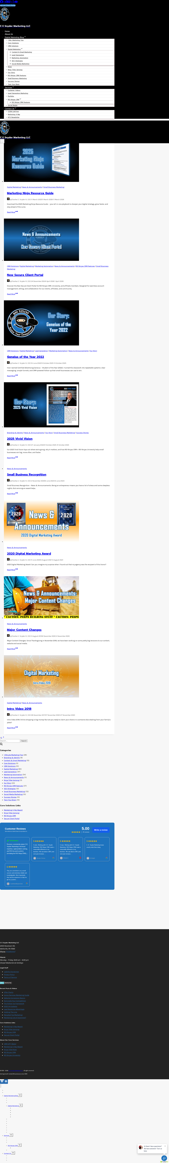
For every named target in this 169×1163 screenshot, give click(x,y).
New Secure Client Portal (25, 275)
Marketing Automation (44, 266)
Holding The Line (10, 1012)
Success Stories (14, 81)
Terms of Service (10, 977)
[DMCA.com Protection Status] (6, 983)
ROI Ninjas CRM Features (21, 102)
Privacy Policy (9, 974)
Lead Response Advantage (14, 1009)
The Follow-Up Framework (14, 1004)
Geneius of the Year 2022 (25, 357)
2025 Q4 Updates (10, 1006)
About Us (9, 34)
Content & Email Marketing (22, 52)
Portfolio (11, 96)
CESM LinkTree (13, 111)
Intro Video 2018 (19, 708)
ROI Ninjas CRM (10, 816)
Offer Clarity (8, 992)
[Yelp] (13, 2)
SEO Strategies (10, 789)
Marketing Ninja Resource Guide (30, 193)
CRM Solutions (13, 46)
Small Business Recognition (26, 474)
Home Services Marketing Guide (16, 995)
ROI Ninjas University (12, 1055)
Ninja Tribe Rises (10, 1050)
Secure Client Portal (8, 5)
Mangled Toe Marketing (13, 1015)
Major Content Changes (24, 630)
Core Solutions (10, 763)
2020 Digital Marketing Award (29, 553)
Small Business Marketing (17, 78)
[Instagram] (4, 2)
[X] (11, 2)
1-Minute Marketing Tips (13, 755)
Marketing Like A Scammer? (15, 1018)
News (10, 67)
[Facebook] (1, 2)
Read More (12, 212)
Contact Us (7, 1153)
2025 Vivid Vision (19, 438)
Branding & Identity (15, 433)
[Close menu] (0, 1085)
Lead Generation (41, 351)
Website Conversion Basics (14, 998)
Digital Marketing (14, 187)
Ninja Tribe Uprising (15, 70)
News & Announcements (32, 187)
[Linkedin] (6, 2)
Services (6, 1135)
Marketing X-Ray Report (13, 810)
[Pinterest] (9, 2)
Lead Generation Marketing (18, 93)
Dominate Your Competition (15, 1001)
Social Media (12, 105)
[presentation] (59, 160)
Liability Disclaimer (11, 972)
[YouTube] (16, 2)
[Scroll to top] (2, 1082)
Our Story (93, 351)
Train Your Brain (13, 84)
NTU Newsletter (13, 117)
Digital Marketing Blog (11, 1096)
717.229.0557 (10, 951)
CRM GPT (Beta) (10, 1044)
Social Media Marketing (20, 64)
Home (7, 31)
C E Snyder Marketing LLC (16, 1070)
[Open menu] (2, 141)
